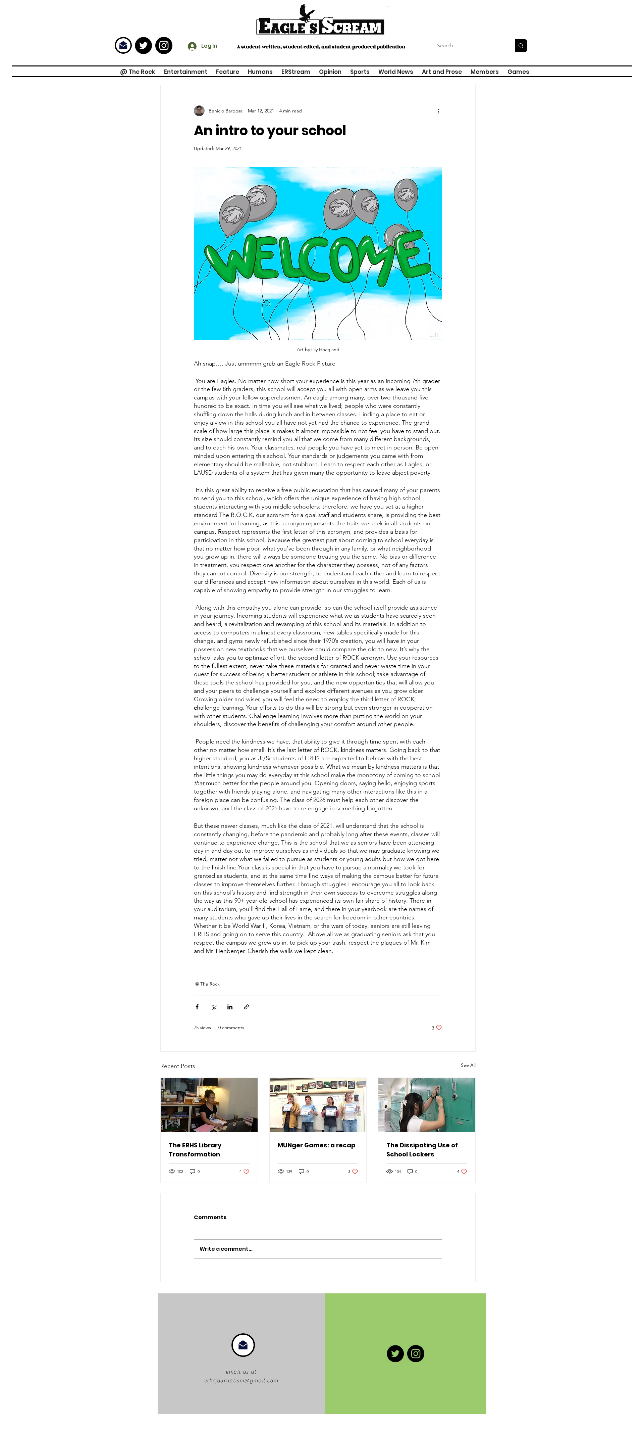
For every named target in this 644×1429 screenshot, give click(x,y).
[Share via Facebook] (197, 1007)
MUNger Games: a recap (317, 1145)
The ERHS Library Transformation (195, 1149)
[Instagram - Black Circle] (163, 45)
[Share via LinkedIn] (230, 1007)
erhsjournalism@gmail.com (241, 1381)
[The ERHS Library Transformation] (209, 1105)
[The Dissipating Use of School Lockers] (426, 1105)
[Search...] (521, 45)
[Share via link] (246, 1007)
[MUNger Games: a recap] (318, 1105)
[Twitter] (143, 45)
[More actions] (438, 111)
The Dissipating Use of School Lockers (422, 1149)
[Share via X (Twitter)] (213, 1007)
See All (468, 1065)
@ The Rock (207, 984)
